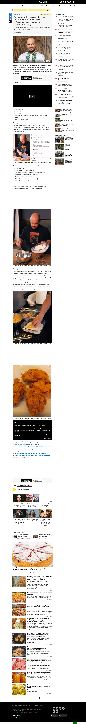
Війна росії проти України (20, 10)
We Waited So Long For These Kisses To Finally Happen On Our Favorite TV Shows (45, 522)
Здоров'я (66, 5)
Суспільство (54, 5)
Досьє (19, 5)
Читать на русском (45, 14)
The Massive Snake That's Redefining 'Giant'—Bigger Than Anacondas (66, 120)
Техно (60, 5)
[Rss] (65, 2)
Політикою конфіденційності (46, 722)
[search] (74, 2)
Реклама (26, 712)
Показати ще (47, 438)
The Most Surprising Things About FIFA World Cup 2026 (32, 505)
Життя (43, 5)
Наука (71, 5)
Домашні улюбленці (27, 5)
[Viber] (63, 2)
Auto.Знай (37, 5)
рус (16, 2)
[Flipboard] (68, 2)
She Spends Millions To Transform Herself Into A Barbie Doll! (67, 130)
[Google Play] (62, 715)
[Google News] (63, 708)
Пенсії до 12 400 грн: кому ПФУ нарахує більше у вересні (30, 425)
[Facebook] (10, 14)
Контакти (35, 712)
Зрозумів (74, 722)
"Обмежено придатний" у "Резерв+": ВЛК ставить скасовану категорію (31, 434)
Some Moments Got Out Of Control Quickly (45, 505)
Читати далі (32, 697)
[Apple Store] (54, 715)
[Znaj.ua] (43, 2)
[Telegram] (61, 2)
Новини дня (46, 10)
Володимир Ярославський (24, 485)
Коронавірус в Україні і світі (35, 10)
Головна (14, 5)
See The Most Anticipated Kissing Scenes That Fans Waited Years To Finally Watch (67, 111)
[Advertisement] (32, 199)
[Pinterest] (70, 2)
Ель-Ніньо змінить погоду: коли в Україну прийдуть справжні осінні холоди (32, 431)
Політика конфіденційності (17, 712)
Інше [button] (75, 5)
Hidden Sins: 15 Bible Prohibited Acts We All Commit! (19, 505)
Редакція (30, 712)
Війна (47, 5)
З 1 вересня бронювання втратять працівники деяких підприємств (32, 428)
